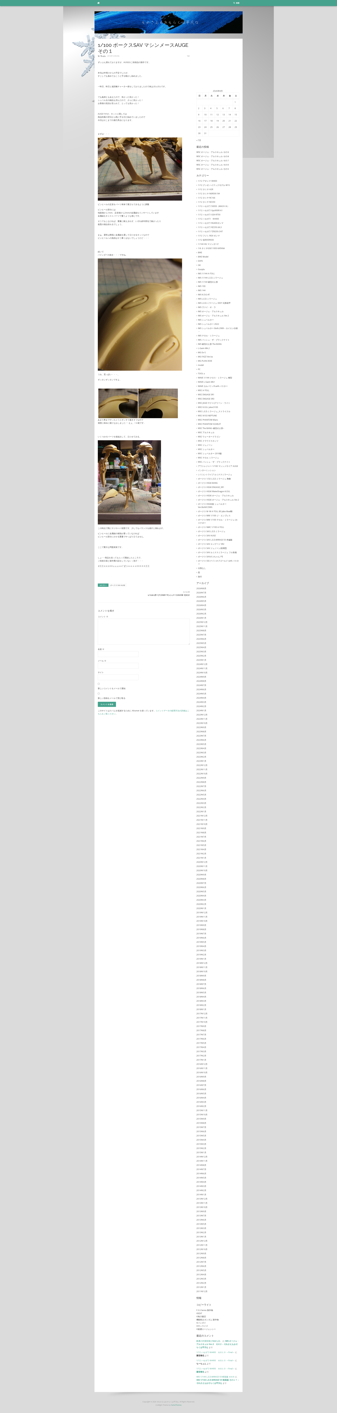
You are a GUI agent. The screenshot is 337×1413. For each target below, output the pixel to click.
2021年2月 (201, 853)
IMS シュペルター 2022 (208, 324)
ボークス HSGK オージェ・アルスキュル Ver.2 (218, 499)
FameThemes (176, 1405)
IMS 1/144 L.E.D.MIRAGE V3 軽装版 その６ (215, 1376)
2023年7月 (201, 735)
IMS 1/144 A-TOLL (206, 273)
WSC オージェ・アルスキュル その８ (212, 156)
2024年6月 (201, 689)
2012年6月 (201, 1266)
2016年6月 (201, 1089)
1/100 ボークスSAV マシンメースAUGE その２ (169, 595)
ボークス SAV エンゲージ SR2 (211, 544)
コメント (103, 616)
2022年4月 (201, 799)
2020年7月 (201, 883)
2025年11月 (201, 626)
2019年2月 (201, 954)
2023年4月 (201, 748)
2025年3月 (201, 651)
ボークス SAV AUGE (117, 585)
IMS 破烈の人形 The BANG (210, 344)
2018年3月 (201, 1001)
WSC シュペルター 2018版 (210, 453)
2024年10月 (201, 672)
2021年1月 (201, 857)
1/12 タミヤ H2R (205, 189)
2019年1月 (201, 958)
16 (199, 120)
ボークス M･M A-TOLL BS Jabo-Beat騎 (215, 511)
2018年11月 (201, 967)
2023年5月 (201, 744)
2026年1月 (201, 618)
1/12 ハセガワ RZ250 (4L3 (210, 227)
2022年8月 (201, 782)
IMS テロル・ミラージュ (209, 335)
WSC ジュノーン (205, 445)
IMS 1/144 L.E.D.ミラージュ (210, 277)
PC (199, 369)
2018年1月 (201, 1009)
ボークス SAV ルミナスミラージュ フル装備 (217, 552)
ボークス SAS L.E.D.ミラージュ (211, 531)
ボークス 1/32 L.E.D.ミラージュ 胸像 (214, 478)
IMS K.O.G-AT (204, 294)
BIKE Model (203, 256)
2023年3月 (201, 752)
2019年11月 (201, 916)
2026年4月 (201, 605)
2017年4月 (201, 1047)
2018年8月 (201, 980)
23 (199, 127)
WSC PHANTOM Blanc (208, 419)
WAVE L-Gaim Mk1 (206, 382)
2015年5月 (201, 1135)
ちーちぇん (102, 56)
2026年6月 (201, 596)
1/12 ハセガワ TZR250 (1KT (210, 231)
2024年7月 (201, 685)
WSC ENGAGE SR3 (206, 398)
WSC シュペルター (206, 449)
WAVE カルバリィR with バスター (213, 386)
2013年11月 (201, 1203)
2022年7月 (201, 786)
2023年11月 (201, 719)
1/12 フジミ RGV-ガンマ (209, 235)
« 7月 (198, 140)
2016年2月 (201, 1106)
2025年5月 (201, 643)
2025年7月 (201, 634)
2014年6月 (201, 1173)
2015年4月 (201, 1139)
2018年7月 (201, 984)
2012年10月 (201, 1249)
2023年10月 (201, 723)
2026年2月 (201, 613)
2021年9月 (201, 828)
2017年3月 (201, 1051)
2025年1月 (201, 660)
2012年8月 (201, 1257)
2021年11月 (201, 820)
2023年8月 (201, 731)
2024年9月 (201, 676)
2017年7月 (201, 1034)
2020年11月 (201, 866)
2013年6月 (201, 1219)
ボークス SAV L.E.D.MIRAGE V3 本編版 (215, 539)
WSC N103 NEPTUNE (207, 415)
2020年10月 (201, 870)
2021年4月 (201, 849)
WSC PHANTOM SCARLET (209, 424)
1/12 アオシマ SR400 (207, 181)
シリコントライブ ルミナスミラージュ (215, 474)
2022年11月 (201, 769)
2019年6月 (201, 937)
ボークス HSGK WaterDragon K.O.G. (214, 491)
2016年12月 (201, 1064)
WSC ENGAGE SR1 (206, 394)
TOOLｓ (201, 373)
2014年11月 (201, 1161)
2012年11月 (201, 1245)
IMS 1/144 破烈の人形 (208, 282)
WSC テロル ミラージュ (208, 457)
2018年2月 (201, 1005)
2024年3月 (201, 702)
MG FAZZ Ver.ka (205, 356)
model (201, 365)
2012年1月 (201, 1287)
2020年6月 (201, 887)
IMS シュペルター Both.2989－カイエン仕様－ (218, 330)
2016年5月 (201, 1093)
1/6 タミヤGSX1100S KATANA (211, 248)
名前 (101, 649)
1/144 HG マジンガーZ (208, 244)
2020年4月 (201, 895)
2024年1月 (201, 710)
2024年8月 (201, 681)
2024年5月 (201, 693)
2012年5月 (201, 1270)
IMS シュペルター (206, 319)
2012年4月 (201, 1274)
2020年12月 (201, 862)
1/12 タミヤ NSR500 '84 (209, 193)
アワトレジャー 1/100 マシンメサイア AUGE (218, 466)
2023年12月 (201, 714)
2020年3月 (201, 900)
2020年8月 (201, 879)
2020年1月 (201, 908)
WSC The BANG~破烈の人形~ (211, 428)
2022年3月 (201, 803)
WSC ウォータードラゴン (209, 436)
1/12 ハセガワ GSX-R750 (209, 214)
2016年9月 (201, 1076)
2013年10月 (201, 1207)
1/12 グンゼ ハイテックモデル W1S (214, 185)
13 (223, 114)
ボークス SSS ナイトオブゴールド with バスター (218, 562)
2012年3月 (201, 1278)
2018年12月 (201, 963)
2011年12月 (201, 1291)
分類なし (202, 568)
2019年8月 (201, 929)
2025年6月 (201, 639)
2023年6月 (201, 740)
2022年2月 (201, 807)
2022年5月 (201, 794)
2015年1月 (201, 1152)
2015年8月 (201, 1123)
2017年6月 (201, 1038)
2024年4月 (201, 698)
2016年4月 (201, 1097)
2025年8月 (201, 630)
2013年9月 (201, 1211)
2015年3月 (201, 1144)
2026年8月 (201, 588)
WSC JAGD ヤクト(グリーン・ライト (214, 403)
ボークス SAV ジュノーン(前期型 (212, 548)
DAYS (200, 261)
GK (199, 265)
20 (223, 120)
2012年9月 (201, 1253)
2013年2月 (201, 1232)
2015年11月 (201, 1110)
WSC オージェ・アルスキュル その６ (212, 164)
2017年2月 (201, 1055)
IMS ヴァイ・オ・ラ (207, 307)
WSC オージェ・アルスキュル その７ (212, 160)
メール (102, 660)
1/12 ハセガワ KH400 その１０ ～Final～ (215, 1352)
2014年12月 (201, 1156)
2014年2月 (201, 1190)
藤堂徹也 (200, 1371)
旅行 (200, 576)
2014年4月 (201, 1182)
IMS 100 (201, 286)
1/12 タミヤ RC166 (206, 197)
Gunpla (201, 269)
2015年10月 (201, 1114)
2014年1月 (201, 1194)
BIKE (200, 252)
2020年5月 (201, 891)
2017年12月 (201, 1013)
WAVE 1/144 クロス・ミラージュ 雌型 (215, 377)
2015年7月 (201, 1127)
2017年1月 (201, 1060)
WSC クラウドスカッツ (208, 440)
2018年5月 (201, 992)
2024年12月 (201, 664)
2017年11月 (201, 1017)
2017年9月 (201, 1026)
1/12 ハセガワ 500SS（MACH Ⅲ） (213, 206)
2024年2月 (201, 706)
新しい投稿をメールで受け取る (111, 698)
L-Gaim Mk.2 (204, 348)
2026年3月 (201, 609)
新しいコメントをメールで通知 (111, 688)
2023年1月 (201, 761)
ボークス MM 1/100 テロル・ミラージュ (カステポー (217, 521)
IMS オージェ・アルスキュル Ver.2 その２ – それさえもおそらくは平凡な (217, 1344)
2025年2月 (201, 655)
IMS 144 (201, 290)
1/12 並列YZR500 (206, 239)
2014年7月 (201, 1169)
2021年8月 (201, 832)
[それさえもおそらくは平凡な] (169, 22)
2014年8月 (201, 1165)
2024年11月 (201, 668)
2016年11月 (201, 1068)
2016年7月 (201, 1085)
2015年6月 (201, 1131)
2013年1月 (201, 1236)
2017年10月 (201, 1022)
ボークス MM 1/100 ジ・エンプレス (214, 515)
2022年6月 (201, 790)
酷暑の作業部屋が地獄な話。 (209, 1341)
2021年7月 (201, 836)
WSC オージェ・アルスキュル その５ (212, 169)
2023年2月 (201, 756)
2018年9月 (201, 975)
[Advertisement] (218, 66)
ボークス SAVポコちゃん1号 (210, 556)
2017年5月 (201, 1043)
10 (205, 114)
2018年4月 (201, 996)
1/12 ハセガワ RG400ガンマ (210, 223)
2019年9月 (201, 925)
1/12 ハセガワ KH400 (208, 218)
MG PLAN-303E (205, 360)
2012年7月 (201, 1262)
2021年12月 (201, 815)
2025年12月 (201, 622)
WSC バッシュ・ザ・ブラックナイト (214, 462)
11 (211, 114)
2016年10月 (201, 1072)
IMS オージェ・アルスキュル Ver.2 (213, 315)
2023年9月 (201, 727)
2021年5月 (201, 845)
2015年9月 (201, 1118)
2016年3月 (201, 1102)
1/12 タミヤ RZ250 (206, 202)
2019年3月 (201, 950)
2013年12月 (201, 1198)
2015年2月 (201, 1148)
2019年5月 (201, 942)
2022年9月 (201, 777)
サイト (101, 672)
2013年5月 (201, 1224)
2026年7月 (201, 592)
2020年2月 (201, 904)
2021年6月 (201, 841)
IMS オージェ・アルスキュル (211, 311)
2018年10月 (201, 971)
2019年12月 (201, 912)
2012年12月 (201, 1240)
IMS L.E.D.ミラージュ (207, 298)
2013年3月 (201, 1228)
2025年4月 (201, 647)
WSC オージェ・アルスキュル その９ (212, 152)
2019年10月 (201, 921)
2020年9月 (201, 874)
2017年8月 (201, 1030)
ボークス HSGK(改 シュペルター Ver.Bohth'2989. (212, 505)
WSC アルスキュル (206, 432)
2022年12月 (201, 765)
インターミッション (207, 470)
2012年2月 (201, 1283)
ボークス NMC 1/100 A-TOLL (211, 527)
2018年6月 (201, 988)
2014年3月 (201, 1186)
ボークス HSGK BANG (208, 483)
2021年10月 (201, 824)
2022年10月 (201, 773)
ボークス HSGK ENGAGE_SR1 (211, 487)
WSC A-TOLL (203, 390)
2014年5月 (201, 1177)
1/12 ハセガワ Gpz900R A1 (210, 210)
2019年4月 (201, 946)
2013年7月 (201, 1215)
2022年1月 (201, 811)
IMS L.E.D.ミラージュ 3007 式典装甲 (214, 303)
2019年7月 (201, 933)
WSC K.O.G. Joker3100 (208, 407)
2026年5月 (201, 601)
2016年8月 (201, 1081)
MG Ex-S (202, 352)
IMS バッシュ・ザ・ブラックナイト (214, 339)
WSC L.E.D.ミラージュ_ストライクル (214, 411)
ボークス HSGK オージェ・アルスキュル (216, 495)
